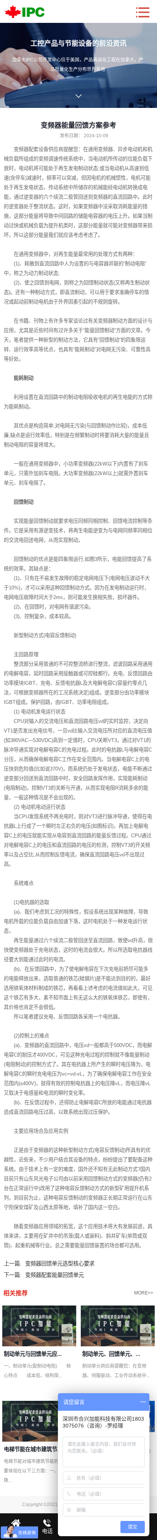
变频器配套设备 (31, 149)
